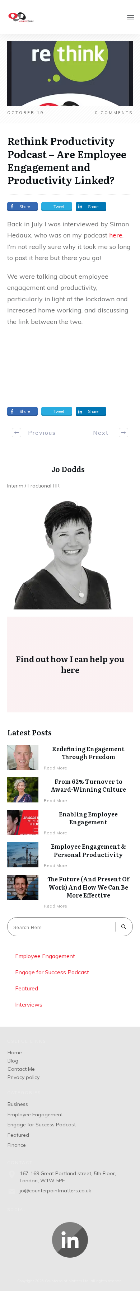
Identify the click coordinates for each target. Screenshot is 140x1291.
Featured (26, 988)
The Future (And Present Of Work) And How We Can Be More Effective (88, 887)
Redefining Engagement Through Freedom (88, 752)
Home (15, 1052)
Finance (17, 1145)
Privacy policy (23, 1077)
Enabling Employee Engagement (88, 818)
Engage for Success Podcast (52, 972)
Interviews (28, 1004)
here (115, 235)
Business (18, 1104)
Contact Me (21, 1069)
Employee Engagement (45, 956)
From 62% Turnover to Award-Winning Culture (88, 785)
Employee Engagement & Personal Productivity (88, 850)
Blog (13, 1060)
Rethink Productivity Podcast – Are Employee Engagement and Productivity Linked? (66, 160)
